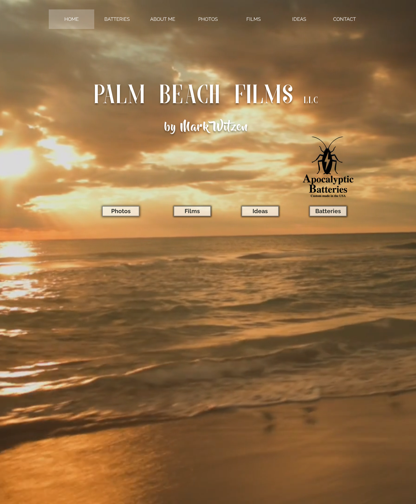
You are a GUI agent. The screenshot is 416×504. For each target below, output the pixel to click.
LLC (311, 101)
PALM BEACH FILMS (194, 97)
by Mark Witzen (206, 128)
